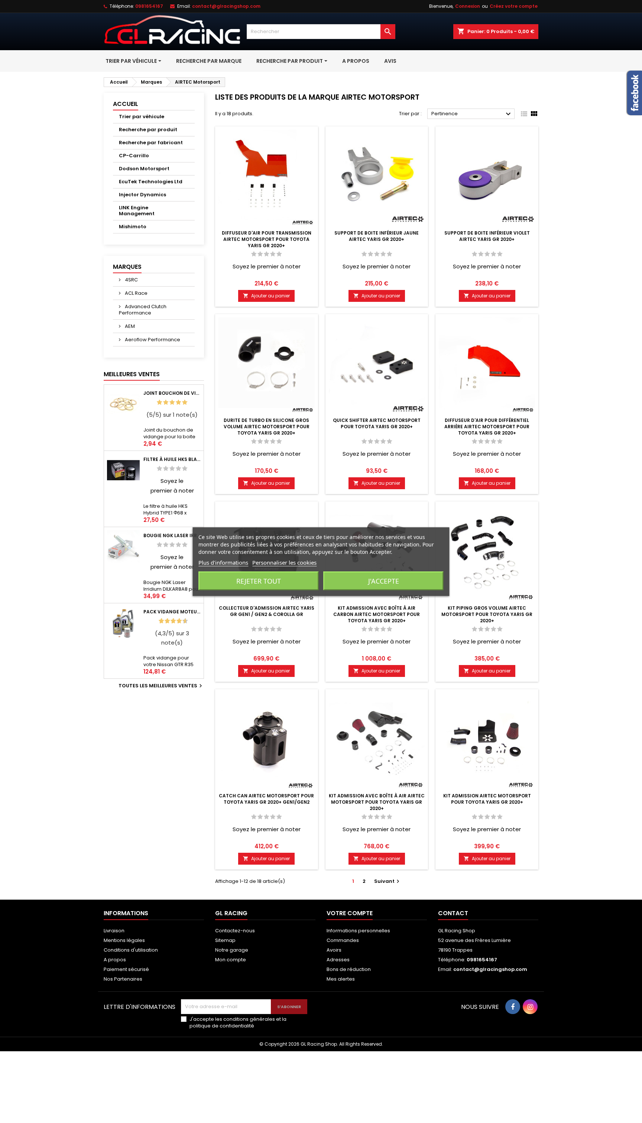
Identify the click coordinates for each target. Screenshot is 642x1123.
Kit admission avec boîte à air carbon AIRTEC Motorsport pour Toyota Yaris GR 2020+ (376, 614)
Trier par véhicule (141, 116)
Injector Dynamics (142, 194)
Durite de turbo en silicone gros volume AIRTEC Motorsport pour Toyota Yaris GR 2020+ (266, 426)
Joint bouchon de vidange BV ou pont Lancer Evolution (172, 393)
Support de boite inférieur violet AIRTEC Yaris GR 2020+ (487, 236)
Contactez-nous (235, 930)
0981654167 (149, 6)
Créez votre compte (514, 6)
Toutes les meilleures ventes (161, 685)
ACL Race (135, 293)
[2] (165, 402)
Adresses (338, 959)
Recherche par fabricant (151, 142)
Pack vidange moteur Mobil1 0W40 (172, 612)
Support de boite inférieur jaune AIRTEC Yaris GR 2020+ (376, 236)
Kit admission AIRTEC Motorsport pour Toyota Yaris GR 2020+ (487, 799)
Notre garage (231, 949)
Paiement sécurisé (126, 969)
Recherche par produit (148, 129)
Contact (453, 913)
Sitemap (225, 940)
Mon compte (230, 959)
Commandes (343, 940)
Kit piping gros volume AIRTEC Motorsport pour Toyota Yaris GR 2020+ (486, 614)
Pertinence (472, 114)
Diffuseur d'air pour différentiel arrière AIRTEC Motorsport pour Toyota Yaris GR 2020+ (486, 426)
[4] (178, 402)
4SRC (131, 279)
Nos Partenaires (123, 978)
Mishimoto (132, 226)
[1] (159, 402)
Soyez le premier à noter (267, 266)
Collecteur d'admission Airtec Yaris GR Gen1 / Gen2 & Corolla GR (266, 611)
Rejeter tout (258, 580)
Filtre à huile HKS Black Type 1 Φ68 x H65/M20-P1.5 (172, 459)
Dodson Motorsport (144, 168)
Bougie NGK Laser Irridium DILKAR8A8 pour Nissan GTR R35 (172, 535)
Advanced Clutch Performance (142, 309)
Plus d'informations (223, 562)
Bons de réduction (349, 969)
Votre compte (350, 913)
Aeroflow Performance (152, 339)
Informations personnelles (358, 930)
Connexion (467, 6)
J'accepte (383, 580)
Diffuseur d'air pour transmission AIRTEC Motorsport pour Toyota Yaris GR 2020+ (266, 239)
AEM (129, 326)
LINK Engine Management (137, 210)
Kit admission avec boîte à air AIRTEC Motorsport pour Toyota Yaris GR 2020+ (377, 802)
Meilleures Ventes (132, 374)
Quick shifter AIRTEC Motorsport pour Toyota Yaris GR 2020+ (377, 423)
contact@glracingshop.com (226, 6)
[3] (172, 402)
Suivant (387, 881)
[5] (184, 402)
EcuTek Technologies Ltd (150, 181)
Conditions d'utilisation (131, 949)
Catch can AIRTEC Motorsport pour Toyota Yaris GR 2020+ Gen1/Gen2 (266, 799)
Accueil (125, 104)
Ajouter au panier (266, 296)
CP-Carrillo (134, 155)
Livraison (114, 930)
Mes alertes (341, 978)
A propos (115, 959)
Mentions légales (124, 940)
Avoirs (334, 949)
